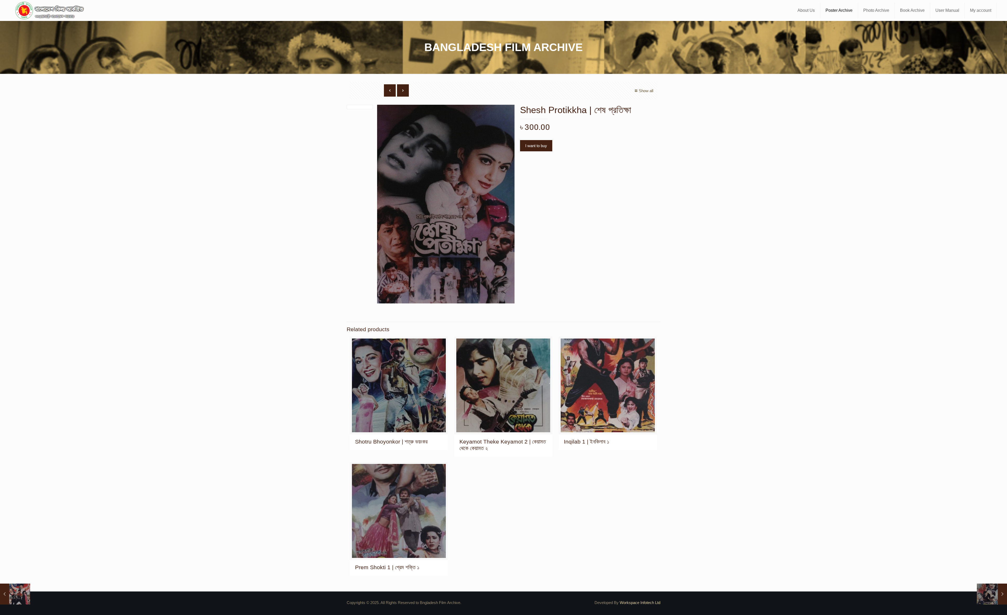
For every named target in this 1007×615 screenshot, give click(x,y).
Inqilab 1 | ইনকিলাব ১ (586, 442)
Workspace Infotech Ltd (640, 602)
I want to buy (536, 145)
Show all (646, 90)
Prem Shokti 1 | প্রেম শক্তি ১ (387, 567)
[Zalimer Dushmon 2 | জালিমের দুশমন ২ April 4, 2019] (15, 594)
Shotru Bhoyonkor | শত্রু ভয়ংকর (391, 442)
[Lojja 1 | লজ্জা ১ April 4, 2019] (992, 594)
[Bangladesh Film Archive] (50, 10)
